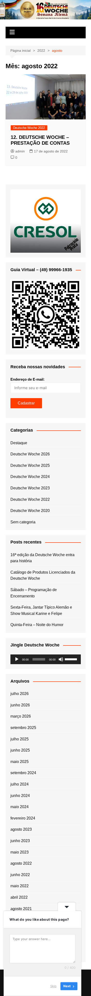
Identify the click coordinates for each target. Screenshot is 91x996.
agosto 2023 (21, 829)
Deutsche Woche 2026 (30, 454)
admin (20, 151)
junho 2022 (20, 875)
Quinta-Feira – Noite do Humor (36, 625)
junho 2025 (20, 750)
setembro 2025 (23, 728)
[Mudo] (60, 659)
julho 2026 (19, 694)
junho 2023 (20, 841)
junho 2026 (20, 705)
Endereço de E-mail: (27, 379)
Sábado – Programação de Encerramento (33, 593)
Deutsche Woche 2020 (30, 511)
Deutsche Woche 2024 (30, 477)
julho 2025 (19, 739)
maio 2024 (19, 807)
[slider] (71, 658)
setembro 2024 (23, 773)
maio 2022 (19, 886)
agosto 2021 (21, 909)
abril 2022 (19, 897)
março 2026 (20, 716)
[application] (45, 659)
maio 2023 (19, 852)
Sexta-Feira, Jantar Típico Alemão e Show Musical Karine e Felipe (41, 610)
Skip (53, 986)
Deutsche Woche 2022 (29, 128)
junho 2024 (20, 796)
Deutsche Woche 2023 (30, 488)
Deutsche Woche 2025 (30, 465)
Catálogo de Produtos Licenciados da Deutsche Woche (42, 575)
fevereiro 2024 (22, 818)
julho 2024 (19, 784)
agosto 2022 (21, 863)
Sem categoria (22, 522)
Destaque (18, 443)
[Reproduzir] (16, 659)
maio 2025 (19, 762)
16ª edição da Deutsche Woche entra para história (42, 558)
